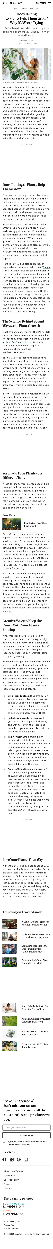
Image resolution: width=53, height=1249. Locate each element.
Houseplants (34, 8)
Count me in (26, 1135)
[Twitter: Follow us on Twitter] (12, 1159)
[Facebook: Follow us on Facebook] (4, 1159)
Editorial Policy (11, 1179)
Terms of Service (10, 1228)
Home (16, 8)
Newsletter (9, 1175)
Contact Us (9, 1188)
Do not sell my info (11, 1221)
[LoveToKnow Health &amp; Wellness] (13, 1204)
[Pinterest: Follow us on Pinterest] (19, 1159)
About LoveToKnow (13, 1171)
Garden (24, 8)
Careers (7, 1184)
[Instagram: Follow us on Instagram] (26, 1159)
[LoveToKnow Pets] (13, 1212)
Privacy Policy (9, 1225)
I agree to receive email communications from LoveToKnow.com (27, 1143)
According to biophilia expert (30, 583)
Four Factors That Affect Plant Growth (35, 524)
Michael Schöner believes (16, 342)
